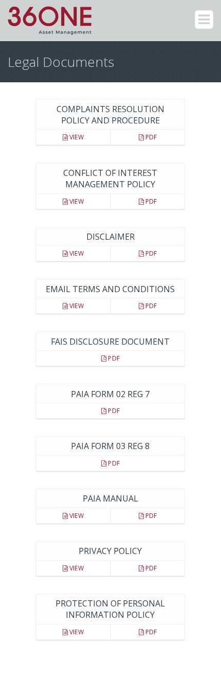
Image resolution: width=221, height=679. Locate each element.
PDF (150, 137)
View (76, 137)
